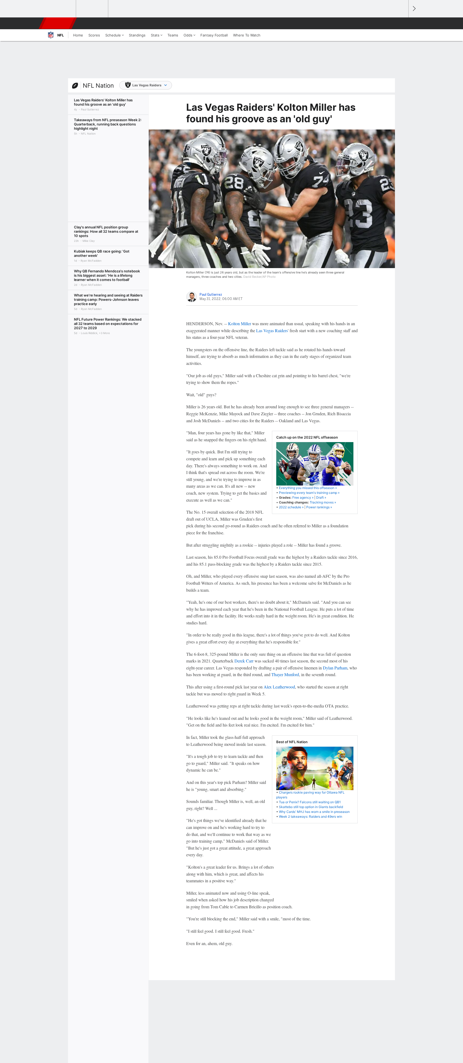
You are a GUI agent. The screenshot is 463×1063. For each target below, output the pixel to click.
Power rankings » (319, 507)
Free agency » (302, 497)
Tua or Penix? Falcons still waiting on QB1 (310, 802)
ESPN (58, 23)
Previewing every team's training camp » (309, 493)
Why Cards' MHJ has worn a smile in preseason (314, 812)
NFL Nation (98, 85)
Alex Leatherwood (279, 687)
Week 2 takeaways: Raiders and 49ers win (310, 816)
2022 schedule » (291, 507)
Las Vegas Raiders (147, 85)
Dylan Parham (335, 668)
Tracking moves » (323, 502)
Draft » (321, 497)
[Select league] (60, 9)
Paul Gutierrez (211, 295)
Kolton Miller (239, 323)
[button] (402, 23)
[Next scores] (413, 8)
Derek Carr (243, 661)
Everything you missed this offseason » (308, 488)
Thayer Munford (285, 674)
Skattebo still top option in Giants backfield (311, 807)
